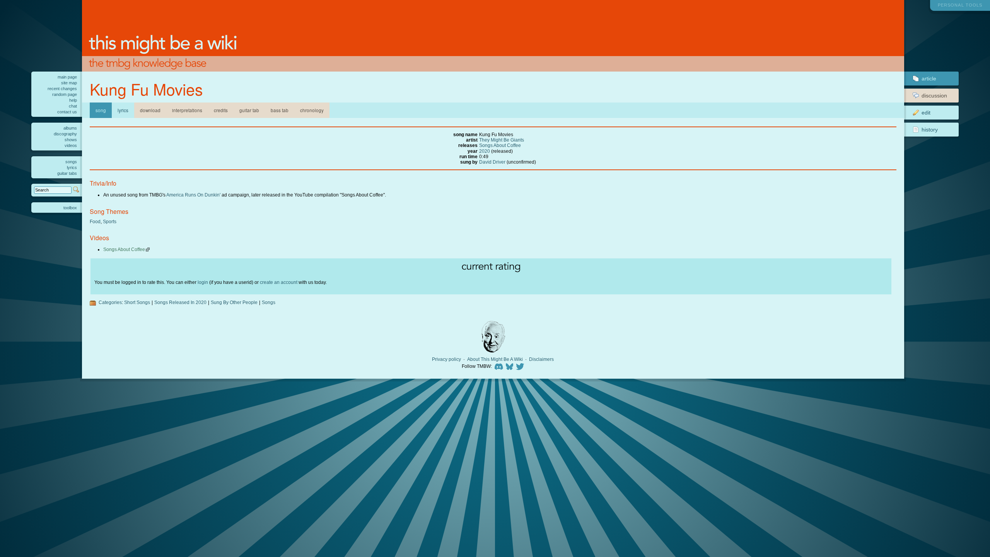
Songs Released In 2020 (180, 302)
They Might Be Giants (501, 139)
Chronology (312, 110)
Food (95, 221)
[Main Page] (493, 36)
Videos (71, 145)
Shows (71, 139)
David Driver (492, 161)
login (203, 282)
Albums (70, 128)
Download (150, 110)
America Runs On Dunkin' (193, 194)
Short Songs (137, 302)
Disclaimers (541, 359)
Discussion (934, 95)
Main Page (67, 77)
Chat (73, 106)
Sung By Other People (234, 302)
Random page (64, 94)
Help (73, 100)
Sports (109, 221)
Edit (926, 112)
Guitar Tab (249, 110)
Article (929, 78)
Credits (221, 110)
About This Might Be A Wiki (495, 359)
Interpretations (187, 110)
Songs (268, 302)
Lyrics (123, 110)
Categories (110, 302)
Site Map (69, 82)
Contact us (67, 111)
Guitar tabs (67, 173)
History (930, 129)
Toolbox (70, 207)
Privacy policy (446, 359)
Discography (65, 134)
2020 (484, 151)
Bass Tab (279, 110)
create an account (278, 282)
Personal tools (960, 5)
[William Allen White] (493, 337)
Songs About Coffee (500, 145)
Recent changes (62, 88)
